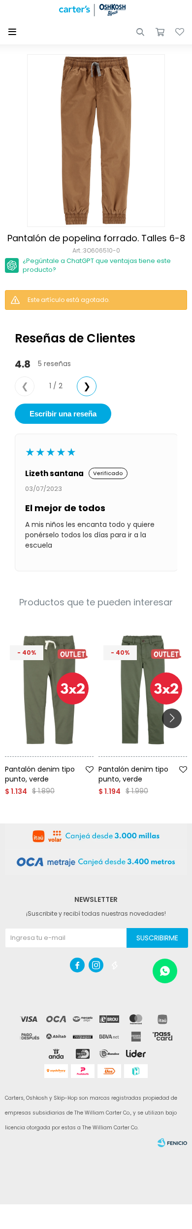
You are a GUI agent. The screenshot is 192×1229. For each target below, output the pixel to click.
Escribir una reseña (63, 414)
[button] (140, 32)
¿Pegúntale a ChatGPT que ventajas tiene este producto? (97, 265)
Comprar (63, 760)
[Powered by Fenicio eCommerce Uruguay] (172, 1142)
